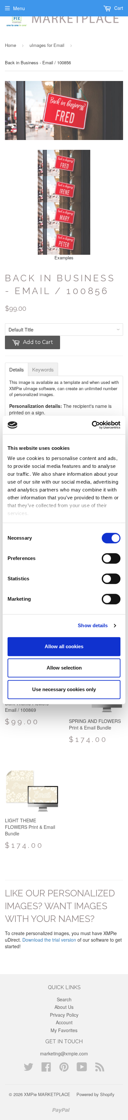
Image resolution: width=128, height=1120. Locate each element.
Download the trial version (49, 939)
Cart (118, 8)
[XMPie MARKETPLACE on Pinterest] (64, 1069)
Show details (93, 625)
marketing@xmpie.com (64, 1053)
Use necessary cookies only (64, 689)
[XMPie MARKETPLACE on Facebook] (46, 1069)
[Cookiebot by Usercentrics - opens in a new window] (92, 425)
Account (64, 1022)
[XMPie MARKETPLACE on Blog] (100, 1069)
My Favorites (64, 1030)
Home (10, 45)
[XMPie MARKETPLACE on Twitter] (28, 1069)
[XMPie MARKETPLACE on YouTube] (82, 1069)
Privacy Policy (64, 1014)
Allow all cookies (64, 646)
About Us (64, 1007)
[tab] (16, 369)
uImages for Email (47, 45)
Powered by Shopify (95, 1094)
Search (64, 999)
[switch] (111, 558)
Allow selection (64, 667)
